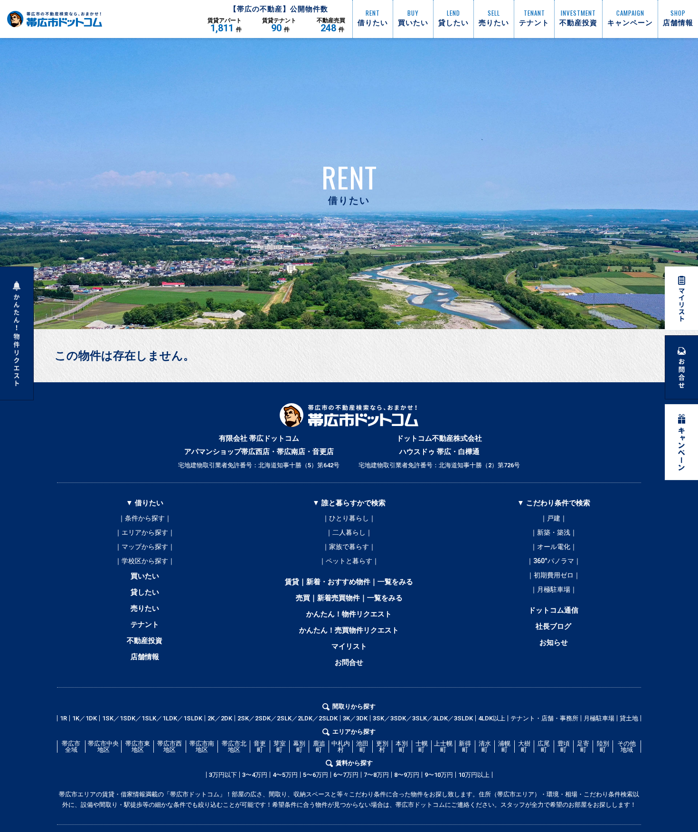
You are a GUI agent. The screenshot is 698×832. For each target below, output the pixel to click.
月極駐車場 (599, 718)
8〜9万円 (406, 774)
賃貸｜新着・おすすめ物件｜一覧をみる (349, 581)
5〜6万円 (315, 774)
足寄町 (583, 746)
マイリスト (349, 646)
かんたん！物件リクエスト (349, 614)
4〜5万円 (285, 774)
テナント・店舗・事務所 (544, 718)
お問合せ (349, 662)
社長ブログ (553, 626)
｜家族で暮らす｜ (349, 546)
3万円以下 (223, 774)
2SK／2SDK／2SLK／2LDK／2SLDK (287, 718)
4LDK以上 (491, 718)
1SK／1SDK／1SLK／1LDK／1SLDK (152, 718)
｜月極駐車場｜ (553, 589)
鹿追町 (319, 746)
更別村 (382, 746)
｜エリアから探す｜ (145, 532)
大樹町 (524, 746)
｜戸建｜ (553, 518)
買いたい (145, 576)
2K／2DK (220, 718)
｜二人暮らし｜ (349, 532)
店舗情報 (145, 656)
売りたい (145, 608)
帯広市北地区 (234, 746)
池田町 (362, 746)
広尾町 (544, 746)
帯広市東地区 (137, 746)
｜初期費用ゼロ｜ (553, 575)
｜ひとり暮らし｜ (349, 518)
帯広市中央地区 (103, 746)
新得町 (465, 746)
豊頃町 (563, 746)
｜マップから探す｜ (145, 546)
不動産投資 (144, 640)
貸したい (145, 592)
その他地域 (626, 746)
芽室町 (280, 746)
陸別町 (603, 746)
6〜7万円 (345, 774)
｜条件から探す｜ (144, 518)
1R (63, 718)
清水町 (485, 746)
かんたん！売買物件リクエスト (349, 630)
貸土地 (629, 718)
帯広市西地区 (169, 746)
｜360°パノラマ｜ (554, 561)
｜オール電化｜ (553, 546)
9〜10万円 (438, 774)
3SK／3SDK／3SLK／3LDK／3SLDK (423, 718)
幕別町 (299, 746)
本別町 (402, 746)
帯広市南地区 (201, 746)
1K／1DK (84, 718)
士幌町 (421, 746)
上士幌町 (443, 746)
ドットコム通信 (553, 610)
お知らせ (553, 642)
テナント (145, 624)
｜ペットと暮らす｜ (349, 561)
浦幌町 (504, 746)
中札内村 (340, 746)
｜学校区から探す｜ (145, 561)
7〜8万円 (376, 774)
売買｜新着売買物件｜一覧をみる (349, 598)
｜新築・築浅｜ (553, 532)
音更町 (260, 746)
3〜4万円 (254, 774)
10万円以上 (474, 774)
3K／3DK (355, 718)
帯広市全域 (71, 746)
